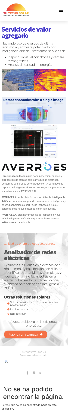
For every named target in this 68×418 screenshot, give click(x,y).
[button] (61, 10)
